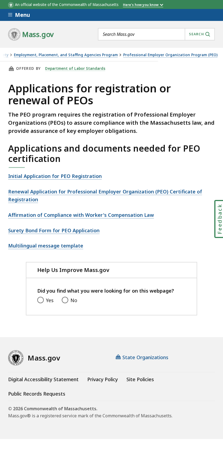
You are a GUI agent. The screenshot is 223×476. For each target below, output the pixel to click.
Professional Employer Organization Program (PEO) (170, 55)
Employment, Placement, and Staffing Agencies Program (66, 55)
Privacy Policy (102, 379)
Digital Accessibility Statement (43, 379)
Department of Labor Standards (75, 68)
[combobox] (156, 34)
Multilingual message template (45, 245)
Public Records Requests (36, 393)
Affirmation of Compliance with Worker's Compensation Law (81, 215)
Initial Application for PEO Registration (55, 176)
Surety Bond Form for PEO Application (54, 230)
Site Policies (140, 379)
